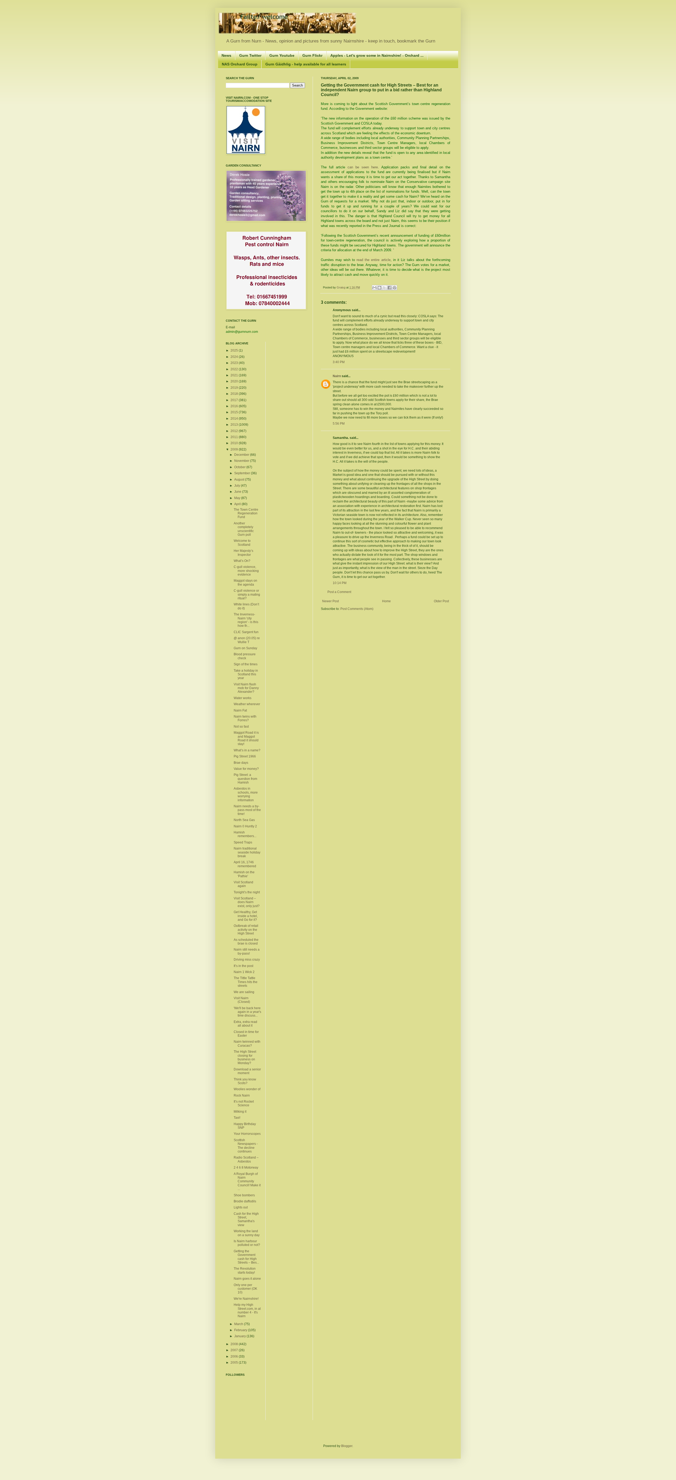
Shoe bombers (244, 1195)
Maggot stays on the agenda (245, 582)
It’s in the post (243, 966)
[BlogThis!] (379, 287)
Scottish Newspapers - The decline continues (246, 1145)
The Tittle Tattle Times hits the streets (245, 982)
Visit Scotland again (243, 884)
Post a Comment (339, 592)
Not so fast (241, 726)
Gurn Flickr (312, 55)
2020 (235, 381)
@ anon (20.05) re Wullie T (247, 640)
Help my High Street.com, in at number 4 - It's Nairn (247, 1310)
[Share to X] (384, 287)
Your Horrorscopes (247, 1134)
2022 (235, 369)
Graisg (341, 287)
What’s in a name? (247, 750)
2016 (235, 406)
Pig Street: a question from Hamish (245, 778)
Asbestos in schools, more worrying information (246, 794)
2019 (235, 388)
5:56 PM (339, 423)
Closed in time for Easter (246, 1033)
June (238, 492)
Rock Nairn (242, 1095)
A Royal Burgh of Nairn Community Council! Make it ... (247, 1181)
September (242, 473)
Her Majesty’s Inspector (243, 552)
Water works (242, 698)
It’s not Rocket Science (244, 1103)
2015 (235, 412)
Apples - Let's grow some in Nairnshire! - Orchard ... (377, 55)
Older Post (441, 601)
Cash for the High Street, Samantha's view (246, 1219)
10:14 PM (339, 583)
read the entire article (373, 260)
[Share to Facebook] (389, 287)
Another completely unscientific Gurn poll (244, 529)
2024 (235, 357)
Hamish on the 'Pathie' (244, 874)
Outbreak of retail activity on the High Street (246, 929)
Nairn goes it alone (247, 1278)
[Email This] (374, 287)
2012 (235, 431)
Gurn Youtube (281, 55)
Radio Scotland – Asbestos (246, 1159)
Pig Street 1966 (245, 756)
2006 (235, 1356)
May (237, 498)
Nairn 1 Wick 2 (244, 972)
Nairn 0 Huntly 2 (245, 826)
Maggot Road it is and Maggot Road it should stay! (246, 738)
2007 (235, 1350)
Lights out (241, 1207)
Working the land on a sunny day (247, 1233)
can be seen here (363, 167)
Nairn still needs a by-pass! (247, 951)
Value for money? (246, 769)
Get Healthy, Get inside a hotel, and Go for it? (246, 916)
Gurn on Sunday (245, 648)
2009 (235, 449)
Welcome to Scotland (242, 542)
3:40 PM (339, 362)
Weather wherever (247, 704)
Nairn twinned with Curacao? (247, 1043)
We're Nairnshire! (246, 1299)
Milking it (240, 1111)
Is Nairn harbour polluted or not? (247, 1243)
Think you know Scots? (245, 1081)
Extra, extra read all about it (245, 1023)
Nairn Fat (240, 710)
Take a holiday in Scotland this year (246, 674)
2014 (235, 418)
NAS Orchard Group (239, 64)
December (242, 455)
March (239, 1324)
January (240, 1336)
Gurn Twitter (250, 55)
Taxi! (237, 1118)
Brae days (241, 763)
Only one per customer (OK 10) (245, 1288)
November (242, 461)
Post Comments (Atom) (356, 609)
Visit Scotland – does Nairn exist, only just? (247, 902)
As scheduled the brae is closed (246, 941)
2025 (235, 350)
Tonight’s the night (247, 892)
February (241, 1330)
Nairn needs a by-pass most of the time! (247, 810)
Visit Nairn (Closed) (242, 1000)
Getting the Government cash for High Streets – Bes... (246, 1256)
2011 (235, 437)
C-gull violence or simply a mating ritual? (247, 594)
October (240, 467)
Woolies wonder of (247, 1089)
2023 (235, 363)
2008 (235, 1344)
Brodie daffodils (245, 1201)
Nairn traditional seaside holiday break (247, 852)
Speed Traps (243, 842)
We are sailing (244, 992)
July (237, 485)
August (239, 479)
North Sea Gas (244, 820)
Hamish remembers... (245, 834)
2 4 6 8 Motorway (246, 1167)
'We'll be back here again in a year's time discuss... (247, 1012)
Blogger (346, 1446)
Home (386, 601)
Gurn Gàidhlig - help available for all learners (305, 64)
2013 (235, 424)
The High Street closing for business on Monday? (245, 1057)
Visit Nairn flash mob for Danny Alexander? (246, 688)
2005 (235, 1362)
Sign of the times (245, 664)
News (226, 55)
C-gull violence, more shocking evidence (246, 570)
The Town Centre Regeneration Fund (246, 513)
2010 (235, 443)
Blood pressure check (245, 656)
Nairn (337, 376)
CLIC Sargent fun (246, 632)
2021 (235, 375)
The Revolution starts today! (245, 1270)
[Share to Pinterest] (394, 287)
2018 (235, 394)
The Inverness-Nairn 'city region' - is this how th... (246, 620)
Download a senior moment (247, 1071)
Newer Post (330, 601)
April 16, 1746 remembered (245, 864)
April (238, 504)
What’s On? (242, 561)
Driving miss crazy (247, 959)
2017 (235, 400)
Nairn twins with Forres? (245, 718)
